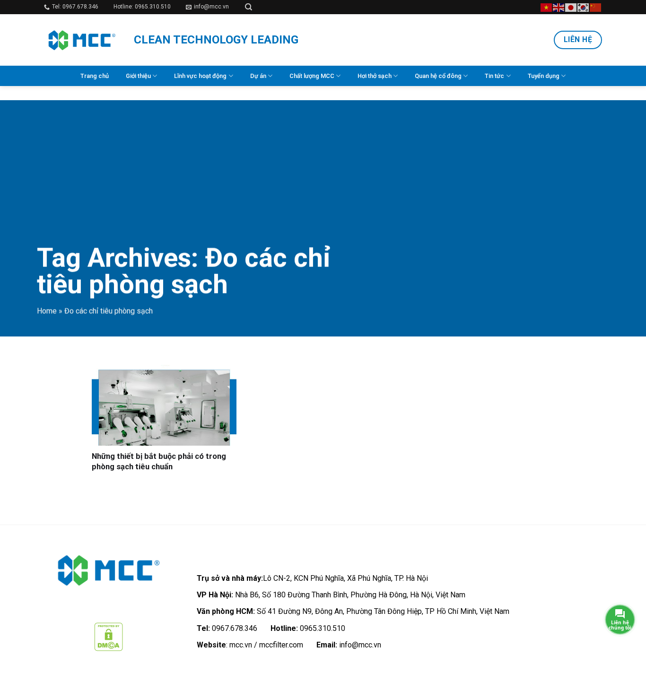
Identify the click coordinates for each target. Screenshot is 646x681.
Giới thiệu (138, 75)
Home (47, 310)
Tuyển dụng (543, 75)
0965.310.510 (322, 628)
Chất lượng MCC (311, 75)
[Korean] (583, 6)
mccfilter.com (281, 644)
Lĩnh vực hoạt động (200, 75)
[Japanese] (571, 6)
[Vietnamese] (547, 6)
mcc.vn (240, 644)
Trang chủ (94, 75)
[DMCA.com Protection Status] (108, 636)
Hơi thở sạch (375, 75)
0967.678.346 (234, 628)
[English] (559, 6)
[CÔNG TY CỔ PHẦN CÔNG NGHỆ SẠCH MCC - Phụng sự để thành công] (82, 40)
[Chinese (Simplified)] (596, 6)
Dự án (258, 75)
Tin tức (494, 75)
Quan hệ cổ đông (438, 75)
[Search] (248, 7)
